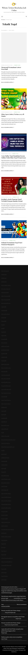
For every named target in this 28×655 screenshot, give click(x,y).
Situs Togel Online (5, 404)
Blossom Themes (14, 650)
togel (2, 432)
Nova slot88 (21, 587)
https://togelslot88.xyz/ (7, 558)
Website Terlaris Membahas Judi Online (14, 9)
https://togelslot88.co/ (6, 562)
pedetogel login (5, 346)
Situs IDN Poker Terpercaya (14, 639)
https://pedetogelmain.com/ (8, 439)
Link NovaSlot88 (5, 375)
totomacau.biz (5, 292)
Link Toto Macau (5, 443)
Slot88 (3, 325)
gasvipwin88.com (5, 303)
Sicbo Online (4, 526)
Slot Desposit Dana (6, 393)
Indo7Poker (4, 486)
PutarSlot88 (4, 511)
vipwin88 (3, 307)
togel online (4, 465)
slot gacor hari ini (5, 289)
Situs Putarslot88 (5, 296)
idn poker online (5, 483)
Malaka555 (4, 407)
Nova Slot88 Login (6, 368)
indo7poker (4, 540)
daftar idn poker (5, 436)
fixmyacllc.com (5, 425)
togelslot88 (4, 310)
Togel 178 (3, 554)
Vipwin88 (3, 321)
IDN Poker (4, 572)
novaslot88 (4, 339)
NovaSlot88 (4, 371)
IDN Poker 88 (4, 490)
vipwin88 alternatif (6, 389)
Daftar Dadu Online (6, 536)
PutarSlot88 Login (6, 386)
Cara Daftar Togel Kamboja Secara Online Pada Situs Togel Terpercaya (13, 157)
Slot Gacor (4, 551)
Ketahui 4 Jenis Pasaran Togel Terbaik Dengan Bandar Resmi (12, 200)
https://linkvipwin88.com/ (7, 447)
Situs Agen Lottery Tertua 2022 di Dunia (12, 115)
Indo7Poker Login (6, 479)
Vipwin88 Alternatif (6, 565)
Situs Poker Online (6, 285)
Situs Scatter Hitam (6, 500)
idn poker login (5, 475)
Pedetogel (3, 274)
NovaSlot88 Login (6, 382)
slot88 (2, 328)
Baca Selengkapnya (7, 82)
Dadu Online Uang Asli (9, 618)
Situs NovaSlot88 (5, 378)
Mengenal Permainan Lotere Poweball (11, 68)
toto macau (4, 342)
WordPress (13, 651)
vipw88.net (4, 421)
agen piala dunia (5, 314)
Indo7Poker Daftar (6, 493)
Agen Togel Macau (6, 400)
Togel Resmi (4, 576)
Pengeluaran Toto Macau (7, 529)
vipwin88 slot (4, 429)
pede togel (4, 454)
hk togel (3, 547)
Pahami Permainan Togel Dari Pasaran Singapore (11, 243)
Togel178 (3, 332)
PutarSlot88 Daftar (6, 504)
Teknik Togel (17, 65)
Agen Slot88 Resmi (6, 497)
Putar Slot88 (4, 515)
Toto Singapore (5, 271)
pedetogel (3, 533)
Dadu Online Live (5, 522)
